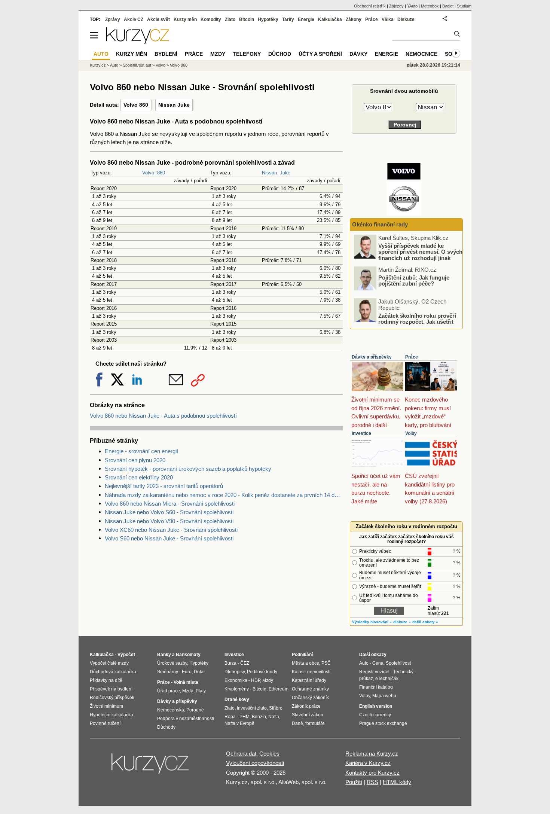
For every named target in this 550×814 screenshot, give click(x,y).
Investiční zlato (252, 708)
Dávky (358, 54)
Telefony (247, 54)
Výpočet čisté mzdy (109, 663)
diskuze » (402, 622)
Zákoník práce (306, 706)
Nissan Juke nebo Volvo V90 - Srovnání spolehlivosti (169, 521)
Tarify (288, 19)
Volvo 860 (135, 105)
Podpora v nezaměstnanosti (185, 718)
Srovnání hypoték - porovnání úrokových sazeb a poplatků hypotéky (188, 469)
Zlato (230, 19)
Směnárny (167, 671)
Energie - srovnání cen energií (141, 451)
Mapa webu (384, 695)
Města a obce (305, 663)
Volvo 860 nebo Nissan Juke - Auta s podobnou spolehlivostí (163, 415)
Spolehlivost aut (137, 65)
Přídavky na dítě (106, 680)
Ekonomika (235, 680)
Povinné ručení (105, 723)
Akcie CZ (133, 19)
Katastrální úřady (309, 680)
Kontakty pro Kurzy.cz (372, 772)
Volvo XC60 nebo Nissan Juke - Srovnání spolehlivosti (171, 530)
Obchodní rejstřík (370, 6)
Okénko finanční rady (380, 224)
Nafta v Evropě (239, 723)
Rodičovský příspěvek (112, 697)
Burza (230, 663)
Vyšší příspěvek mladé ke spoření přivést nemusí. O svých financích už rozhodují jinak (420, 251)
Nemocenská (170, 710)
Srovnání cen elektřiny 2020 (139, 477)
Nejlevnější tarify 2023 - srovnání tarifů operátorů (164, 486)
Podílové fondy (262, 671)
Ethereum (278, 689)
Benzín (259, 716)
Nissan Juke (174, 105)
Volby (411, 433)
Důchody (166, 727)
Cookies (269, 753)
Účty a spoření (320, 54)
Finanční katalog (376, 687)
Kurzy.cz (98, 65)
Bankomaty (188, 654)
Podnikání (302, 654)
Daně (297, 723)
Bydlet (447, 6)
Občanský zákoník (310, 697)
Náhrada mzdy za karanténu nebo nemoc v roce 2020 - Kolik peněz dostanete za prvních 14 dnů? (224, 495)
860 (161, 173)
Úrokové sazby (172, 663)
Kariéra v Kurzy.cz (368, 763)
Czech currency (375, 714)
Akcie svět (158, 19)
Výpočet (126, 654)
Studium (464, 6)
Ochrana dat (241, 753)
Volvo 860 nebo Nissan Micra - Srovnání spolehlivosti (170, 503)
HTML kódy (397, 782)
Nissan (269, 173)
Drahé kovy (236, 699)
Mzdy (217, 54)
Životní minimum (106, 706)
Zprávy (112, 19)
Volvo (148, 173)
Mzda (187, 690)
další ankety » (425, 622)
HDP (255, 680)
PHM (244, 716)
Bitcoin (246, 19)
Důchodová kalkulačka (113, 671)
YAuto (412, 6)
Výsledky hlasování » (372, 622)
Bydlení (166, 54)
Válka (388, 19)
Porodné (195, 710)
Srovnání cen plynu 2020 (135, 460)
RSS (372, 782)
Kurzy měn (185, 19)
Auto (114, 65)
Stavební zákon (307, 714)
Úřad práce (168, 690)
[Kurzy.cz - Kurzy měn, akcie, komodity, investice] (137, 42)
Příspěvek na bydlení (111, 689)
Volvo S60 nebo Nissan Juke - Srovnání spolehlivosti (169, 538)
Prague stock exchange (383, 723)
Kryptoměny (236, 689)
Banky (164, 654)
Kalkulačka (330, 19)
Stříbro (275, 708)
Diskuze (406, 19)
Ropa (230, 716)
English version (375, 706)
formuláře (315, 723)
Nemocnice (421, 54)
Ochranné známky (310, 689)
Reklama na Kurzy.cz (371, 753)
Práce (411, 357)
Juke (285, 173)
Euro (187, 671)
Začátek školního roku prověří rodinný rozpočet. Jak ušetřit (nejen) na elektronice (417, 321)
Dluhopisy (234, 671)
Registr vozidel (374, 671)
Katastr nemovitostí (311, 671)
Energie (306, 19)
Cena (378, 663)
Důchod (279, 54)
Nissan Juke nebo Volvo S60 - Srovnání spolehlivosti (169, 512)
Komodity (211, 19)
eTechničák (386, 678)
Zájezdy (396, 6)
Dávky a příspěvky (372, 357)
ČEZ (244, 663)
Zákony (353, 19)
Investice (361, 433)
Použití (353, 782)
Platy (201, 690)
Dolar (199, 671)
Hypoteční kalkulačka (111, 714)
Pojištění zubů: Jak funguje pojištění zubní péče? (413, 280)
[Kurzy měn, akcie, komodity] (150, 766)
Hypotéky (268, 19)
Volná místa (186, 682)
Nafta (273, 716)
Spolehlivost (398, 663)
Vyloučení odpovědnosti (255, 763)
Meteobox (430, 6)
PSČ (326, 663)
